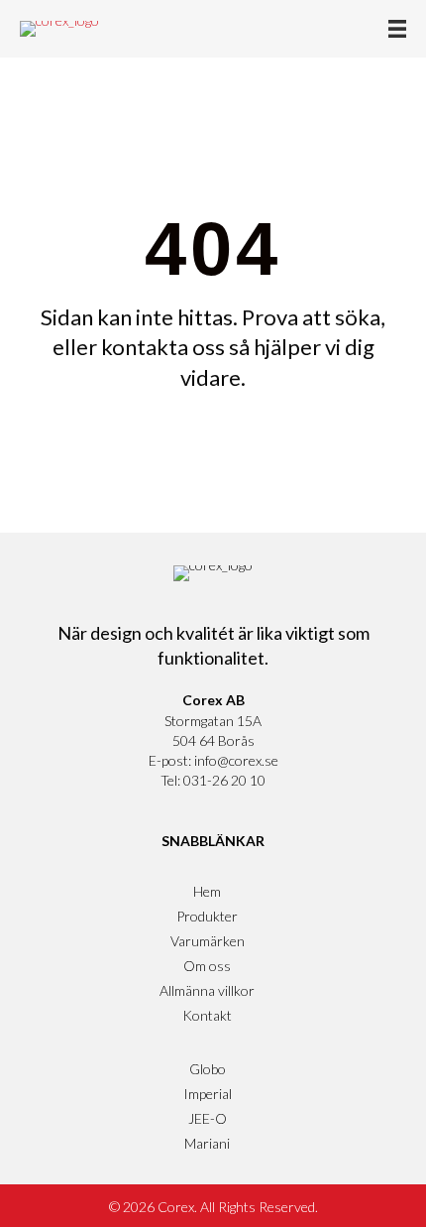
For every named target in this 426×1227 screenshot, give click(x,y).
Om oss (207, 965)
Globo (207, 1068)
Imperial (207, 1093)
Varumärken (207, 940)
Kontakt (207, 1015)
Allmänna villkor (207, 990)
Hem (207, 891)
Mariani (207, 1143)
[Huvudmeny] (397, 29)
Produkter (207, 916)
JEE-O (207, 1118)
